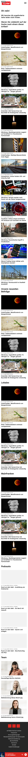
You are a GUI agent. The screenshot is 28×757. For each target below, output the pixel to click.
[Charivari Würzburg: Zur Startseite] (6, 3)
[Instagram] (14, 726)
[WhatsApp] (18, 726)
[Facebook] (9, 726)
